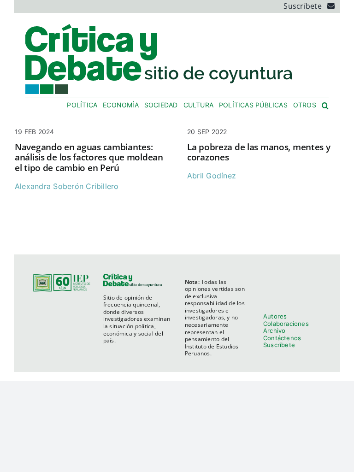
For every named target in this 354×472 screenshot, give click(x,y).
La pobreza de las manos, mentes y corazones (258, 152)
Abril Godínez (211, 175)
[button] (325, 106)
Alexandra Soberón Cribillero (67, 186)
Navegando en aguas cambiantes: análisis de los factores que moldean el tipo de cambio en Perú (89, 157)
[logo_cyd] (159, 25)
